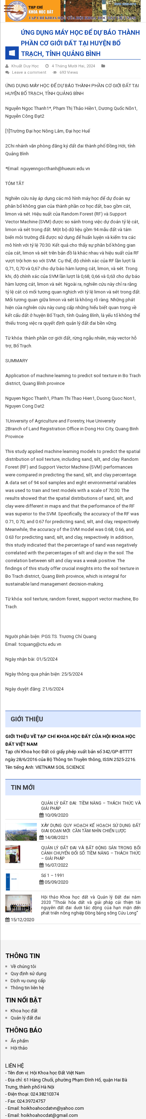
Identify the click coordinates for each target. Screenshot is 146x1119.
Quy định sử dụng (28, 973)
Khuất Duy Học (25, 66)
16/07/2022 (54, 865)
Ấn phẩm (20, 1041)
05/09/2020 (54, 882)
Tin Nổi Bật (23, 1000)
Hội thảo (19, 1048)
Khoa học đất (24, 1010)
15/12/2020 (22, 919)
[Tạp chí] (73, 9)
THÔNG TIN (22, 955)
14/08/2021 (54, 837)
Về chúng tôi (23, 966)
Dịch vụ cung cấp (28, 980)
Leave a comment (29, 72)
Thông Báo (23, 1030)
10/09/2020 (54, 815)
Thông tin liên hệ (27, 987)
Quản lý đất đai (26, 1017)
